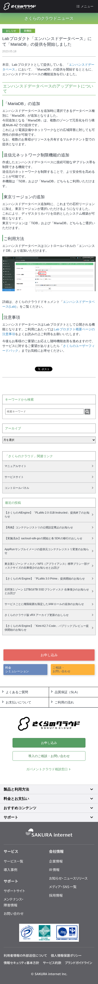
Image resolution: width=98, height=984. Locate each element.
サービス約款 (52, 962)
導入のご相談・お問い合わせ (49, 756)
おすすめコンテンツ (20, 808)
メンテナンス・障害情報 (14, 902)
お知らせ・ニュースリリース (68, 878)
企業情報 (56, 861)
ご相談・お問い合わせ (61, 669)
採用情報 (56, 895)
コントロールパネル (17, 487)
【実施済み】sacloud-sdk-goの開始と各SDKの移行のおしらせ (44, 538)
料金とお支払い (16, 799)
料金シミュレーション (17, 669)
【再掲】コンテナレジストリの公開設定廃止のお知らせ (39, 527)
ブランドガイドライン (78, 962)
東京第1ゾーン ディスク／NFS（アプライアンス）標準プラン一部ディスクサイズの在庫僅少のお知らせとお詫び (47, 565)
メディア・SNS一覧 (63, 886)
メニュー (87, 6)
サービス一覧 (13, 861)
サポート (11, 817)
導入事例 (10, 869)
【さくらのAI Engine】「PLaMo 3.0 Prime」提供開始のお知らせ (45, 578)
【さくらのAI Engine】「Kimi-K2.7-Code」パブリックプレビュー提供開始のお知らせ (47, 627)
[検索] (87, 411)
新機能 (27, 30)
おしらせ (11, 30)
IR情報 (54, 869)
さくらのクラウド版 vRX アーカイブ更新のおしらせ (37, 615)
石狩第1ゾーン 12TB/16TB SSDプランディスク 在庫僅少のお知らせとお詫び (47, 591)
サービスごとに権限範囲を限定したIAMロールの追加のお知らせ (44, 604)
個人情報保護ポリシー (66, 955)
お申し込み (49, 655)
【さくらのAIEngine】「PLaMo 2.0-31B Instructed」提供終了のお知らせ (47, 514)
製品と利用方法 (16, 789)
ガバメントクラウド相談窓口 (47, 769)
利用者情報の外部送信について (25, 955)
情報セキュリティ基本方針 (21, 962)
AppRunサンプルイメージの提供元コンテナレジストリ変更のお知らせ (47, 551)
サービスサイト (14, 477)
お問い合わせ (13, 913)
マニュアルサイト (15, 466)
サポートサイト (14, 890)
